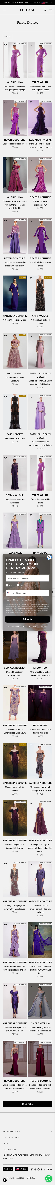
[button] (5, 1180)
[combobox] (10, 593)
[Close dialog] (49, 557)
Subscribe (27, 619)
